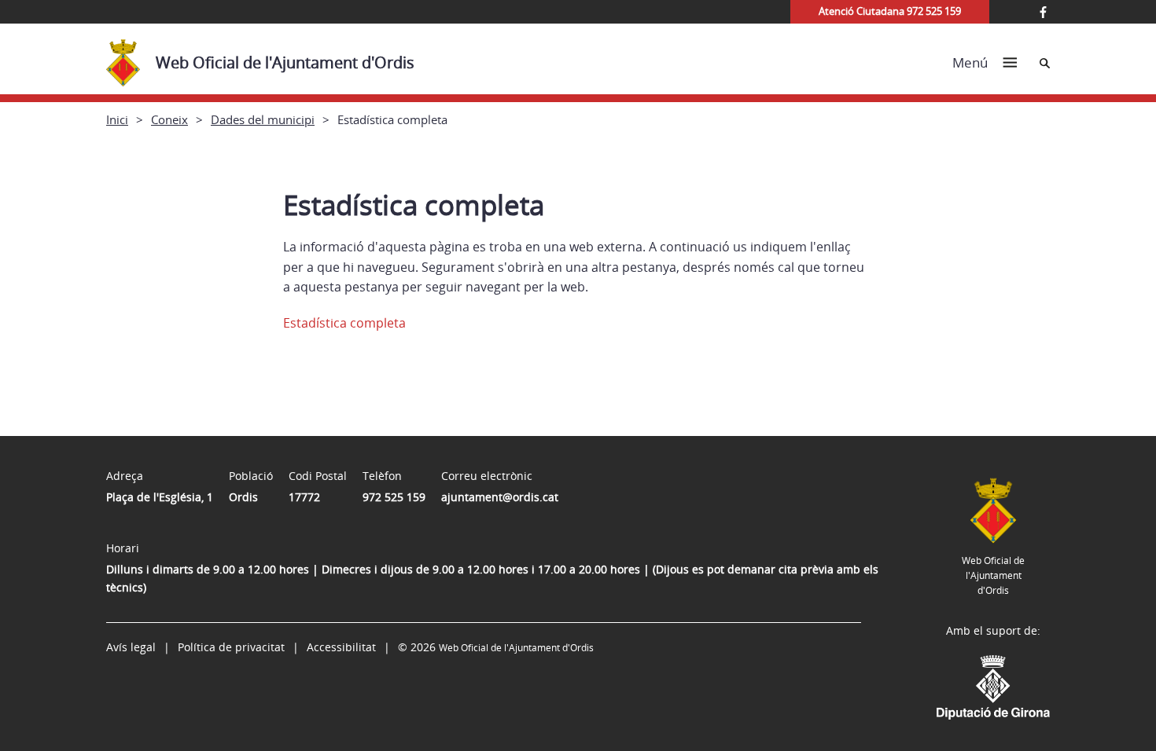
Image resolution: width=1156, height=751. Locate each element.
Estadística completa (344, 323)
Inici (117, 119)
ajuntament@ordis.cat (499, 496)
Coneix (169, 119)
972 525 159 (394, 496)
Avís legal (131, 646)
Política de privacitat (231, 646)
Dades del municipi (263, 119)
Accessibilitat (341, 646)
